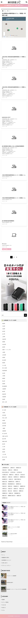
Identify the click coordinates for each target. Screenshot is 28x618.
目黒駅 (3, 357)
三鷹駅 (3, 428)
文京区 (11, 479)
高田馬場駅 (4, 370)
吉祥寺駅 (4, 425)
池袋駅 (3, 328)
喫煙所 (3, 599)
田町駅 (3, 347)
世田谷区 (18, 467)
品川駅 (3, 334)
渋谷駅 (3, 326)
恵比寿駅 (4, 360)
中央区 (4, 469)
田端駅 (3, 383)
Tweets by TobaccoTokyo (7, 541)
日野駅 (3, 449)
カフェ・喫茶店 (5, 602)
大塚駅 (3, 375)
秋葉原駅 (4, 396)
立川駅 (3, 446)
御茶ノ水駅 (4, 402)
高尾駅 (3, 459)
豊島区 (4, 495)
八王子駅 (4, 454)
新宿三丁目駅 (17, 479)
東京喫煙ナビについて (6, 560)
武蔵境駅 (4, 431)
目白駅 (3, 373)
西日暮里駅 (4, 386)
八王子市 (12, 472)
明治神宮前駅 (11, 483)
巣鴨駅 (3, 378)
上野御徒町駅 (5, 467)
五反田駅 (4, 355)
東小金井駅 (4, 433)
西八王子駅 (4, 457)
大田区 (10, 476)
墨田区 (4, 476)
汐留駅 (4, 488)
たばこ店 (4, 604)
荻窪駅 (3, 420)
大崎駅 (3, 352)
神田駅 (3, 399)
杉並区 (4, 486)
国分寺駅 (4, 438)
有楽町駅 (4, 339)
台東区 (17, 474)
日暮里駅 (4, 389)
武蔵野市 (22, 486)
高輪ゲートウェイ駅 (6, 349)
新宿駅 (3, 323)
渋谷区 (21, 488)
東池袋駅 (16, 486)
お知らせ (4, 607)
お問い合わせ (4, 562)
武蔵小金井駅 (5, 436)
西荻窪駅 (4, 423)
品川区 (23, 474)
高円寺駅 (4, 415)
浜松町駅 (4, 344)
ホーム (3, 554)
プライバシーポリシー (6, 565)
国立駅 (3, 444)
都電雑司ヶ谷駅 (11, 495)
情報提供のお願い (5, 557)
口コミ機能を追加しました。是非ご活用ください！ (14, 5)
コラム (3, 610)
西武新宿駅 (17, 493)
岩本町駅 (16, 476)
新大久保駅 (4, 368)
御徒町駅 (4, 394)
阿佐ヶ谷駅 (4, 417)
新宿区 (4, 481)
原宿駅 (3, 362)
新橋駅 (3, 341)
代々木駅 (4, 365)
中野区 (10, 469)
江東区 (10, 488)
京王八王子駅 (5, 472)
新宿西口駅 (11, 481)
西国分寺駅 (4, 441)
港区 (10, 490)
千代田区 (5, 474)
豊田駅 (3, 451)
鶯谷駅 (3, 391)
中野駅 (3, 412)
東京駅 (3, 331)
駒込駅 (3, 381)
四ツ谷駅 (4, 410)
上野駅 (3, 336)
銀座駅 (19, 495)
